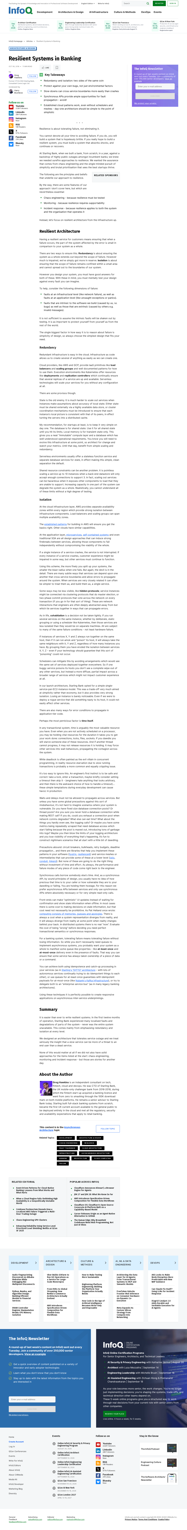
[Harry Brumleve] (11, 91)
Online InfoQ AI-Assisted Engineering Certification (69, 1472)
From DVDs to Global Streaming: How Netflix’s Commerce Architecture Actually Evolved (57, 1294)
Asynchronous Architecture (96, 1153)
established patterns (55, 524)
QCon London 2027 (67, 1495)
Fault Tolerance (67, 1148)
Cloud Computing (102, 1158)
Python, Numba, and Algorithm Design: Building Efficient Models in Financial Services (21, 1296)
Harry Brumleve (18, 91)
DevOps (145, 12)
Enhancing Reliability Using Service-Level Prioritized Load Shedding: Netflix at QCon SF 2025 (36, 1228)
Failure (62, 1163)
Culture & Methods (125, 12)
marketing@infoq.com (75, 1519)
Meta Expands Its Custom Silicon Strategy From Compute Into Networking (125, 1313)
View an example (35, 1354)
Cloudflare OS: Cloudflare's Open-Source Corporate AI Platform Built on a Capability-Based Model (93, 1207)
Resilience (89, 1143)
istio (112, 857)
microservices (74, 534)
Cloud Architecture (92, 1148)
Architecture (80, 1158)
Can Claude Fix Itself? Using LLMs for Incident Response (163, 1291)
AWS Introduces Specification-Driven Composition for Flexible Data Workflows (94, 1199)
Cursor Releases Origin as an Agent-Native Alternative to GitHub (94, 1215)
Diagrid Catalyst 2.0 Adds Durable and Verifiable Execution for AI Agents (163, 1304)
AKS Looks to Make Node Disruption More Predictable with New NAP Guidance (162, 1278)
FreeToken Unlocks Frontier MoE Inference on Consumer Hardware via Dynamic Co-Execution (128, 1296)
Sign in (173, 3)
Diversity (13, 1493)
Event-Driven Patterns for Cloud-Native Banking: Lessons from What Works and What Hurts (35, 1190)
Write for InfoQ (16, 1461)
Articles (29, 41)
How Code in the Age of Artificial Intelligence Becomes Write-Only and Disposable (93, 1304)
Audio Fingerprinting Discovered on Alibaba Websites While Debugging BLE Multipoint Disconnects (23, 1279)
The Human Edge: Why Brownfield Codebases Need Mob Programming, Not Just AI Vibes (93, 1222)
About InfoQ (14, 1470)
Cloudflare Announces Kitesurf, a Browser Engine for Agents (94, 1189)
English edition (87, 3)
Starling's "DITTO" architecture (78, 970)
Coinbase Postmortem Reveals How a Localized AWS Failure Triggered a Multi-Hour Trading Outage (35, 1211)
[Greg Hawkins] (11, 76)
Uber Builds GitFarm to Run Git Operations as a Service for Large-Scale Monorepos (58, 1278)
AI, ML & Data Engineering (123, 1263)
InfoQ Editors (15, 1465)
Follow (32, 76)
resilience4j (84, 854)
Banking (63, 1158)
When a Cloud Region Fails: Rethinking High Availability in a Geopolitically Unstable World (37, 1201)
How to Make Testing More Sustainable (92, 1276)
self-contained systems (96, 534)
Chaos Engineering (68, 1143)
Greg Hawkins (18, 76)
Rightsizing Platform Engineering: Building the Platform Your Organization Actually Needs (92, 1289)
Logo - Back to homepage (21, 10)
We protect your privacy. (145, 103)
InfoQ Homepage (15, 41)
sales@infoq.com (35, 1519)
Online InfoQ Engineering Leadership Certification (70, 1463)
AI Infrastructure (98, 12)
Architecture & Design (71, 12)
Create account (16, 1441)
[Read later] (56, 68)
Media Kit (13, 1479)
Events (158, 12)
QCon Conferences (17, 1451)
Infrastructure (67, 1153)
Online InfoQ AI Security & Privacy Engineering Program (74, 1444)
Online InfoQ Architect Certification (68, 1454)
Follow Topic (108, 1129)
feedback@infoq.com (17, 1522)
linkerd (53, 861)
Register (159, 3)
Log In (12, 1446)
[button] (155, 96)
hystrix (73, 854)
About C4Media (16, 1475)
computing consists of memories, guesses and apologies (70, 913)
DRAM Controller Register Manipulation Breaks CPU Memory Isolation (23, 1311)
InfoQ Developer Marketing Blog (16, 1486)
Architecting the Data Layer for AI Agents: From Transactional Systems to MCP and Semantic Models (127, 1279)
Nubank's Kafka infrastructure (92, 980)
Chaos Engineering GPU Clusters (31, 1220)
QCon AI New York (66, 1488)
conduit (43, 861)
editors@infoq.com (55, 1519)
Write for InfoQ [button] (103, 3)
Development (44, 12)
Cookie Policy (163, 1519)
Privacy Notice (131, 1519)
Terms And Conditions (147, 1519)
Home (11, 1437)
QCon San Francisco (67, 1481)
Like (47, 68)
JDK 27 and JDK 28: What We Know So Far (93, 1194)
